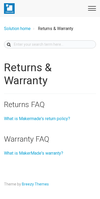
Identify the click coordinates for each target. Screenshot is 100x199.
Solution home (17, 28)
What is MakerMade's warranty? (33, 153)
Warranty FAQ (26, 139)
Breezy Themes (35, 184)
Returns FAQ (24, 104)
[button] (91, 7)
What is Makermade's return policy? (37, 118)
